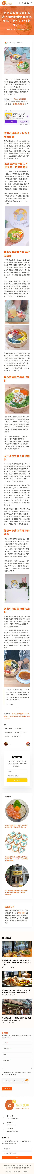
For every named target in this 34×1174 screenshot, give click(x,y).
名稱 (5, 1043)
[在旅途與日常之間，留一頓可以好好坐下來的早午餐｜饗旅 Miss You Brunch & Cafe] (17, 949)
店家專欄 (9, 29)
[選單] (31, 3)
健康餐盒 (8, 732)
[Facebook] (22, 3)
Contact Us (11, 1125)
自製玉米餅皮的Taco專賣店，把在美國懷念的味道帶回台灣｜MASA (17, 716)
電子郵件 (7, 1048)
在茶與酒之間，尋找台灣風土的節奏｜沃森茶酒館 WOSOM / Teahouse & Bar (16, 991)
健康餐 (18, 728)
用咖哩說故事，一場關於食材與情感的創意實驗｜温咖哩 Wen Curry (16, 1019)
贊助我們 (9, 1171)
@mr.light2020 (20, 99)
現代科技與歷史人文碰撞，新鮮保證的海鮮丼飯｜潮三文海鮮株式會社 (16, 826)
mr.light (9, 728)
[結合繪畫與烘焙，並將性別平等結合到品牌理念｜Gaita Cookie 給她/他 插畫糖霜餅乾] (17, 842)
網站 (5, 1054)
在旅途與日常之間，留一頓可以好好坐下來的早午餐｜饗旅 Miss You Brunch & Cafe (16, 962)
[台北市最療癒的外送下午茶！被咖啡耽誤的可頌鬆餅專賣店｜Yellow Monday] (17, 875)
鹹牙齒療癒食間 (18, 104)
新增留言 (7, 1060)
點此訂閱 (17, 780)
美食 (7, 736)
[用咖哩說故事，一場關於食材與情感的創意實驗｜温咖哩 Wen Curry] (17, 1007)
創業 (17, 732)
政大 (25, 732)
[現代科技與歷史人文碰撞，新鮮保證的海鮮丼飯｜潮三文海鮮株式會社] (17, 810)
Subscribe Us (12, 1131)
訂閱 (17, 1158)
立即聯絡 (25, 1171)
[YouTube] (28, 3)
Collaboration (12, 1118)
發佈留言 (7, 1089)
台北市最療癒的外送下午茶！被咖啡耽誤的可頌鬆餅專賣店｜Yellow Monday (16, 892)
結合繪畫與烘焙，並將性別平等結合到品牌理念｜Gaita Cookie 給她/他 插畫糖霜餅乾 (16, 859)
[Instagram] (25, 3)
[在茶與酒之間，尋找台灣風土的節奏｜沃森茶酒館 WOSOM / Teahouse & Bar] (17, 979)
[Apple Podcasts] (19, 3)
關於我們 (17, 1171)
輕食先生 (16, 736)
